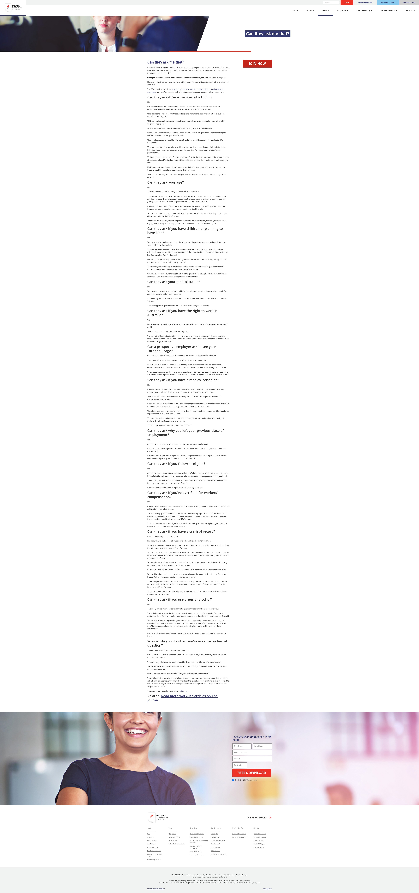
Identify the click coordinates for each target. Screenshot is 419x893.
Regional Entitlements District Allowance (199, 842)
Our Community (216, 828)
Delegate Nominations (218, 840)
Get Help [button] (409, 10)
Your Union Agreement (197, 834)
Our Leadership (152, 840)
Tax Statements (258, 840)
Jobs (148, 834)
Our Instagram (215, 847)
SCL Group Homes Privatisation (195, 847)
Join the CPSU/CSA (257, 817)
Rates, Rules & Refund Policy (156, 889)
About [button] (310, 10)
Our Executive (151, 844)
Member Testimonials (154, 851)
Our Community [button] (364, 10)
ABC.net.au (184, 691)
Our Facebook (215, 844)
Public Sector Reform (196, 837)
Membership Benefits (239, 834)
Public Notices (173, 840)
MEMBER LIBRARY (365, 2)
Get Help (256, 828)
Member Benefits (237, 828)
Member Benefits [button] (388, 10)
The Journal (172, 834)
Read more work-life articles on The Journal (182, 698)
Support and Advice (260, 834)
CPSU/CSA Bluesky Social (218, 854)
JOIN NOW (257, 63)
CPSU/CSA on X (215, 851)
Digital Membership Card (240, 837)
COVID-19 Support (259, 844)
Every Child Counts (195, 852)
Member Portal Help (260, 837)
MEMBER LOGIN (387, 2)
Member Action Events (197, 855)
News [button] (325, 10)
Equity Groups (215, 837)
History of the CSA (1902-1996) (155, 855)
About (149, 828)
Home (295, 10)
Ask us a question (259, 847)
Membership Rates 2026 (154, 860)
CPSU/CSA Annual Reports (177, 844)
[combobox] (331, 2)
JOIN (347, 2)
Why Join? (150, 837)
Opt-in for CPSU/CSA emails (246, 780)
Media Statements (174, 837)
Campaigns (193, 828)
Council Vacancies (152, 847)
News (170, 828)
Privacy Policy (267, 889)
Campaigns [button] (342, 10)
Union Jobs (214, 834)
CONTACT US (409, 2)
